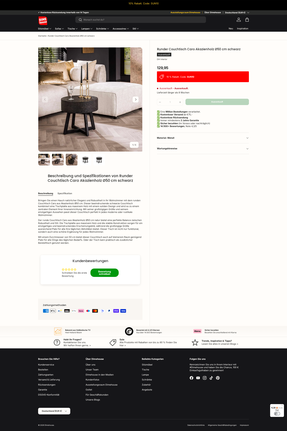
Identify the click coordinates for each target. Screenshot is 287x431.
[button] (247, 19)
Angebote (147, 389)
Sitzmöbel (43, 28)
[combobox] (140, 19)
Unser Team (92, 369)
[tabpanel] (90, 221)
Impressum (244, 425)
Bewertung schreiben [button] (104, 272)
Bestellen (43, 369)
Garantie (42, 389)
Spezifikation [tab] (65, 193)
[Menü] (282, 406)
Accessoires (119, 28)
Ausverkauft (217, 102)
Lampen (85, 28)
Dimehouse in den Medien (100, 374)
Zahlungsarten (45, 374)
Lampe (145, 374)
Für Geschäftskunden (97, 394)
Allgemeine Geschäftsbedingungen (222, 425)
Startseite (42, 36)
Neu (231, 28)
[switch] (277, 413)
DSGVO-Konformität (48, 394)
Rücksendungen (46, 384)
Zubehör (146, 384)
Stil (134, 28)
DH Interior (162, 59)
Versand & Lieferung (49, 379)
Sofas (58, 28)
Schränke (101, 28)
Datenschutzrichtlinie (196, 425)
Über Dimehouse (212, 12)
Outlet (89, 389)
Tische (71, 28)
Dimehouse (49, 425)
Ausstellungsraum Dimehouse (185, 12)
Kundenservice (46, 364)
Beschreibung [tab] (45, 193)
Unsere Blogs (93, 399)
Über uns (90, 364)
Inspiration (242, 28)
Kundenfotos (92, 379)
